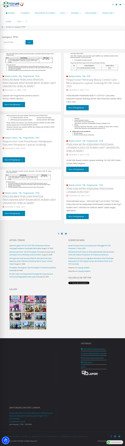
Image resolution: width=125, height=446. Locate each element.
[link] (26, 21)
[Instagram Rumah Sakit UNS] (116, 4)
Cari (29, 42)
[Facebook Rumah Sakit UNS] (113, 4)
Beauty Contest (11, 76)
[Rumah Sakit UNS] (13, 4)
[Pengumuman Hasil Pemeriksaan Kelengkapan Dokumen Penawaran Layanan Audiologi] (30, 123)
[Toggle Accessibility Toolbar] (5, 440)
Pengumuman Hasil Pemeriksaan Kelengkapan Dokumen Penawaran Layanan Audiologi (27, 143)
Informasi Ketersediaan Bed (93, 358)
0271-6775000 (14, 419)
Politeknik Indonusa (75, 258)
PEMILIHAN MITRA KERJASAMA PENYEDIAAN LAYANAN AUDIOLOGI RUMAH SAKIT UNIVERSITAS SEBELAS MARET (93, 148)
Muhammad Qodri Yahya (77, 252)
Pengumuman (28, 76)
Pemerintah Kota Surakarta (74, 436)
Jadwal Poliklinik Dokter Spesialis (94, 353)
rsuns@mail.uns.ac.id (17, 421)
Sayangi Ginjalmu (83, 267)
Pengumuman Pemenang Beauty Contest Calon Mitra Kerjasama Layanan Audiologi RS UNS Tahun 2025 (93, 83)
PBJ (20, 76)
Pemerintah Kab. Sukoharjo (44, 436)
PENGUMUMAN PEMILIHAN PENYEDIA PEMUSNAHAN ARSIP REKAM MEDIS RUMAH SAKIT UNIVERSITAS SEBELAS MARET (29, 83)
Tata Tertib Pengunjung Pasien (94, 349)
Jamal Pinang (73, 245)
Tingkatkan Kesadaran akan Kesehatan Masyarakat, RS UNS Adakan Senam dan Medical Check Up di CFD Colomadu (91, 261)
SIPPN (83, 367)
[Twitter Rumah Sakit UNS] (120, 4)
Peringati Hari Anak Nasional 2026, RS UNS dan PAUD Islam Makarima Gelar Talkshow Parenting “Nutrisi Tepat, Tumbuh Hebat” (31, 261)
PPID (37, 76)
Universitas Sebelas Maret (16, 436)
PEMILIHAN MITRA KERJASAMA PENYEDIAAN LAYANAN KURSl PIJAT (89, 190)
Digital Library (87, 362)
